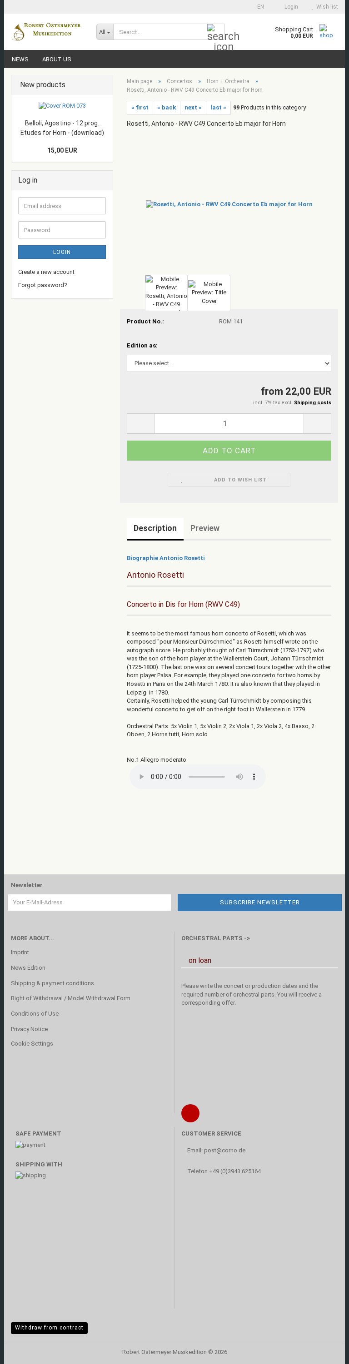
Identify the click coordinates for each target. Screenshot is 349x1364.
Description (155, 528)
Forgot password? (42, 285)
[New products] (103, 85)
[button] (258, 7)
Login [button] (290, 7)
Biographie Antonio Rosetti (166, 558)
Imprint (20, 952)
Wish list (326, 7)
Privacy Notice (29, 1029)
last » (218, 107)
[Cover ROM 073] (62, 106)
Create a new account (46, 271)
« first (140, 107)
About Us (56, 59)
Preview (204, 528)
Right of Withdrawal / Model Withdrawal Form (70, 998)
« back (166, 107)
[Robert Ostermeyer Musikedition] (47, 32)
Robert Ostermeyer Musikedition (164, 1352)
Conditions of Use (35, 1013)
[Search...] (215, 32)
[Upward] (324, 1350)
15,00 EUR (62, 150)
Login (62, 252)
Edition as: (142, 345)
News (20, 59)
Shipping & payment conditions (52, 983)
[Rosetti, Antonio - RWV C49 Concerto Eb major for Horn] (229, 203)
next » (193, 107)
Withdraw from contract (49, 1327)
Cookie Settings (32, 1043)
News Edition (28, 967)
